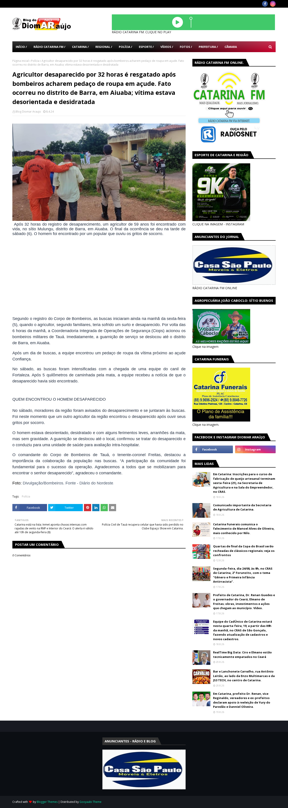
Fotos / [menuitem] (186, 47)
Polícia (35, 61)
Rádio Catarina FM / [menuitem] (49, 47)
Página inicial (20, 61)
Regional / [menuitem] (103, 47)
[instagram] (273, 4)
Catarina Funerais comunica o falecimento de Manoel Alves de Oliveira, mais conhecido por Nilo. (243, 528)
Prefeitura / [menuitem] (208, 47)
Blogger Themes (47, 802)
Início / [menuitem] (21, 47)
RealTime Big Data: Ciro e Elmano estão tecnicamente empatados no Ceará (242, 654)
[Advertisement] (99, 276)
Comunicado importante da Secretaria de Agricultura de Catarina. (242, 507)
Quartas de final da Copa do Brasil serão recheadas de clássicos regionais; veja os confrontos (243, 550)
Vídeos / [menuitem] (166, 47)
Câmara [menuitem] (231, 47)
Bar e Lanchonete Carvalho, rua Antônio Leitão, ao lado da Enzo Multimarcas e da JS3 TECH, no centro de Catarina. (244, 675)
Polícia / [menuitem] (125, 47)
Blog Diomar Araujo (28, 111)
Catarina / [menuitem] (80, 47)
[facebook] (265, 4)
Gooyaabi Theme (90, 802)
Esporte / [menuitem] (146, 47)
